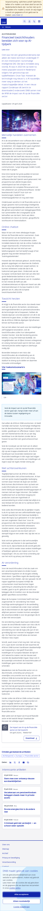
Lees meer (16, 15)
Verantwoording (9, 862)
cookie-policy (14, 888)
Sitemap (5, 849)
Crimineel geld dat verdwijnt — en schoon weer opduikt (20, 824)
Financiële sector (32, 756)
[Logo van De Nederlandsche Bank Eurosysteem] (4, 21)
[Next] (38, 383)
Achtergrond (8, 756)
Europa (19, 756)
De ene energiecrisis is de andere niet (19, 810)
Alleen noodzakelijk (21, 901)
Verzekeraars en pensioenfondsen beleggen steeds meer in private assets (20, 795)
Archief (5, 853)
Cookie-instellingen (21, 907)
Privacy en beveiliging (11, 858)
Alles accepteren (21, 894)
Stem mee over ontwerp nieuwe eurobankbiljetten (19, 780)
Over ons (6, 845)
